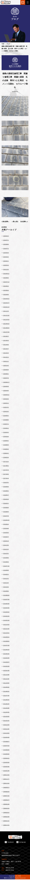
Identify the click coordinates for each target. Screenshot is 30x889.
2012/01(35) (6, 670)
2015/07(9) (6, 516)
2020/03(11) (6, 394)
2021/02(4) (6, 353)
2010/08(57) (6, 741)
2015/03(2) (6, 532)
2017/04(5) (6, 474)
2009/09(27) (6, 787)
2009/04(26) (6, 808)
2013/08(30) (6, 595)
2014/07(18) (6, 566)
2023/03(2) (6, 257)
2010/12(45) (6, 724)
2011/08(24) (6, 691)
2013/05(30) (6, 603)
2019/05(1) (6, 428)
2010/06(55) (6, 750)
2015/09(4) (6, 507)
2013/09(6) (6, 591)
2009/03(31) (6, 812)
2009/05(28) (6, 804)
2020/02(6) (6, 399)
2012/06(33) (6, 649)
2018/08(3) (6, 445)
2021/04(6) (6, 344)
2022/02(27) (6, 302)
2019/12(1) (6, 407)
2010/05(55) (6, 754)
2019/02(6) (6, 436)
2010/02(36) (6, 766)
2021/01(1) (6, 357)
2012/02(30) (6, 666)
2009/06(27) (6, 800)
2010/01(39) (6, 770)
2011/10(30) (6, 683)
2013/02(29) (6, 616)
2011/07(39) (6, 695)
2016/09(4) (6, 486)
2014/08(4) (6, 562)
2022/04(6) (6, 294)
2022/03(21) (6, 298)
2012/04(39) (6, 658)
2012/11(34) (6, 628)
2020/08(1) (6, 373)
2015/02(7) (6, 536)
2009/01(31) (6, 821)
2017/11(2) (6, 461)
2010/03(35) (6, 762)
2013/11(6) (6, 582)
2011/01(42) (6, 720)
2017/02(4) (6, 478)
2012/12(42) (6, 624)
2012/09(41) (6, 637)
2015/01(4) (6, 541)
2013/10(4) (6, 587)
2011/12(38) (6, 674)
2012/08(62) (6, 641)
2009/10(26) (6, 783)
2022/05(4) (6, 290)
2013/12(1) (6, 578)
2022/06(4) (6, 286)
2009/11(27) (6, 779)
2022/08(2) (6, 277)
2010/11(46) (6, 729)
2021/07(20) (6, 332)
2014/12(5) (6, 545)
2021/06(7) (6, 336)
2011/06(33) (6, 699)
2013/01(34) (6, 620)
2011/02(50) (6, 716)
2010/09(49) (6, 737)
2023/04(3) (6, 252)
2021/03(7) (6, 348)
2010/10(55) (6, 733)
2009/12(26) (6, 775)
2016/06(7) (6, 495)
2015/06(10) (6, 520)
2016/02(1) (6, 503)
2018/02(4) (6, 457)
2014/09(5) (6, 557)
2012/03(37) (6, 662)
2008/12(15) (6, 825)
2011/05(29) (6, 704)
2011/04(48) (6, 708)
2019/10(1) (6, 411)
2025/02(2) (6, 236)
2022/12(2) (6, 269)
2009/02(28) (6, 816)
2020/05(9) (6, 386)
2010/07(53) (6, 745)
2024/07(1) (6, 240)
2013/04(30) (6, 607)
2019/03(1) (6, 432)
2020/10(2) (6, 365)
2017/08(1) (6, 465)
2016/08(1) (6, 491)
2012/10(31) (6, 633)
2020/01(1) (6, 403)
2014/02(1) (6, 574)
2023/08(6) (6, 244)
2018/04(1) (6, 453)
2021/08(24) (6, 328)
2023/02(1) (6, 261)
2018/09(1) (6, 440)
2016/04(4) (6, 499)
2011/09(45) (6, 687)
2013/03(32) (6, 612)
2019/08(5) (6, 419)
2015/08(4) (6, 511)
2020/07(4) (6, 378)
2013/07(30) (6, 599)
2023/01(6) (6, 265)
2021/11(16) (6, 315)
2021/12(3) (6, 311)
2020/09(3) (6, 369)
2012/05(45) (6, 653)
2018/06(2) (6, 449)
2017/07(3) (6, 470)
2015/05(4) (6, 524)
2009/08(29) (6, 791)
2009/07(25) (6, 795)
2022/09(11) (6, 273)
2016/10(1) (6, 482)
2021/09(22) (6, 323)
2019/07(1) (6, 424)
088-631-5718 (10, 868)
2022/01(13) (6, 307)
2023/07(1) (6, 248)
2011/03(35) (6, 712)
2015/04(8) (6, 528)
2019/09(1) (6, 415)
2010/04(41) (6, 758)
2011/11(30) (6, 678)
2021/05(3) (6, 340)
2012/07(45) (6, 645)
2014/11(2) (6, 549)
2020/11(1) (6, 361)
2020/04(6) (6, 390)
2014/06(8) (6, 570)
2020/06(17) (6, 382)
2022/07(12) (6, 282)
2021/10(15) (6, 319)
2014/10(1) (6, 553)
